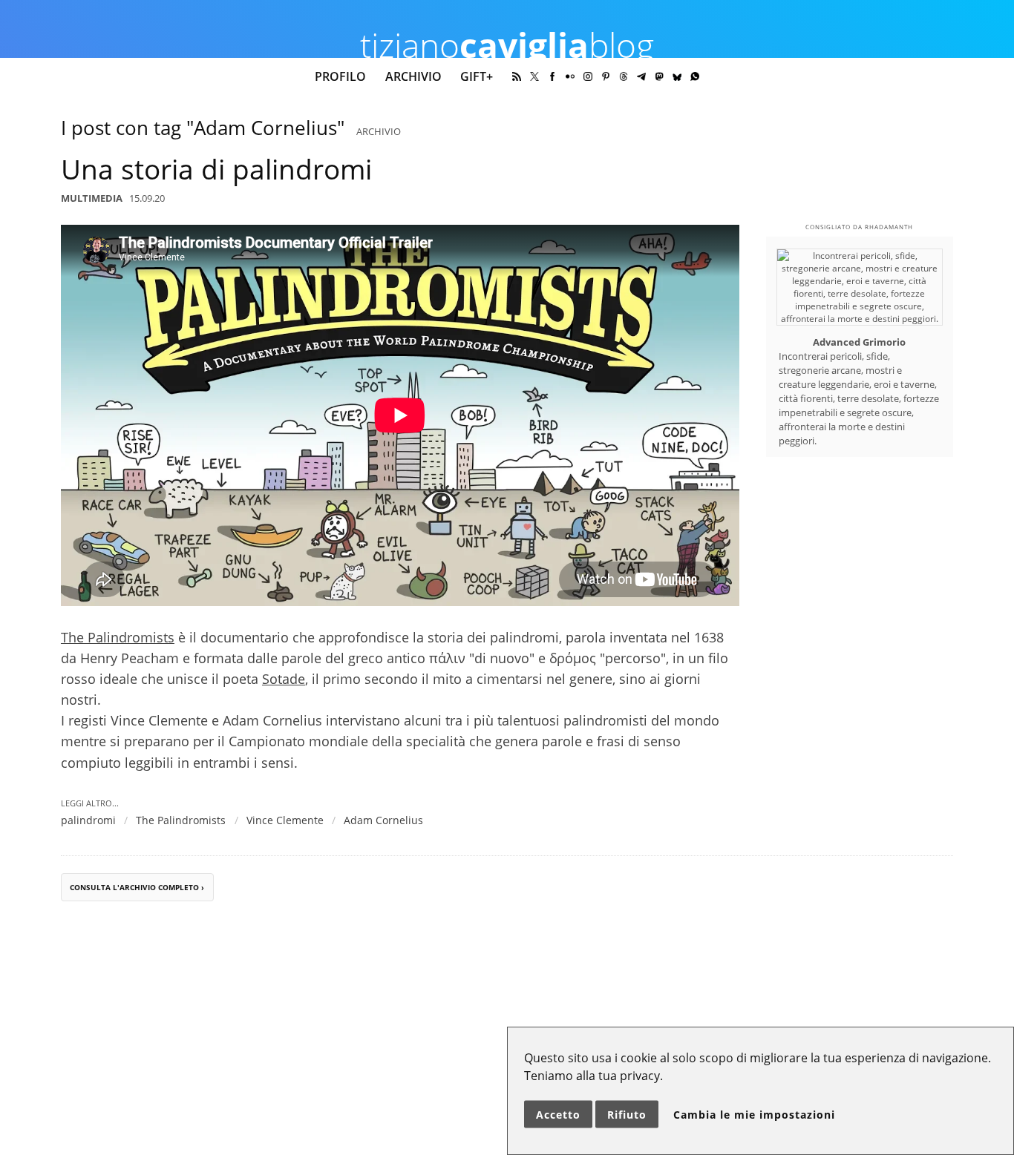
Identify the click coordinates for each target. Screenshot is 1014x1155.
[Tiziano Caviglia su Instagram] (587, 76)
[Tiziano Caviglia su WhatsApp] (694, 76)
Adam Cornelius (383, 820)
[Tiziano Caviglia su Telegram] (641, 76)
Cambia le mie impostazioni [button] (754, 1115)
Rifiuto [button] (627, 1115)
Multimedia (91, 198)
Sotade (283, 679)
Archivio (413, 76)
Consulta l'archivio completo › (137, 887)
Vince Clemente (285, 820)
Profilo (340, 76)
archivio (378, 131)
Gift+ (476, 76)
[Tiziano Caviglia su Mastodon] (659, 76)
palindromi (88, 820)
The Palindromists (117, 637)
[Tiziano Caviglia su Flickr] (570, 76)
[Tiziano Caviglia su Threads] (623, 76)
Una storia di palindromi (216, 169)
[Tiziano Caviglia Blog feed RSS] (516, 76)
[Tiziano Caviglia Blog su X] (534, 76)
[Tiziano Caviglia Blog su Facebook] (552, 76)
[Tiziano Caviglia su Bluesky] (677, 76)
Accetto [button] (558, 1115)
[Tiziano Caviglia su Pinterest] (605, 76)
